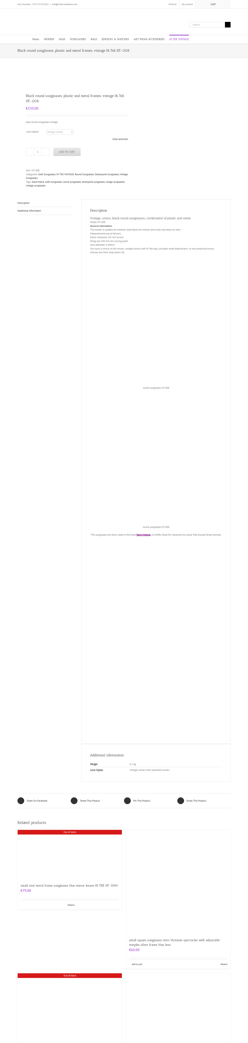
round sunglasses (72, 182)
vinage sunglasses (115, 182)
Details (71, 904)
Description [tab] (23, 203)
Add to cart (67, 152)
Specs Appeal (143, 534)
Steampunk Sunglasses (107, 174)
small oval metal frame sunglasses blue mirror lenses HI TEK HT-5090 (69, 885)
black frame (38, 182)
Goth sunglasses (53, 182)
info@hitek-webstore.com (64, 4)
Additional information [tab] (29, 210)
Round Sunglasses (84, 174)
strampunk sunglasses (93, 182)
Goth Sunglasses (46, 174)
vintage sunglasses (36, 185)
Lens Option (32, 131)
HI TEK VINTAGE (65, 174)
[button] (210, 39)
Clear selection (120, 139)
